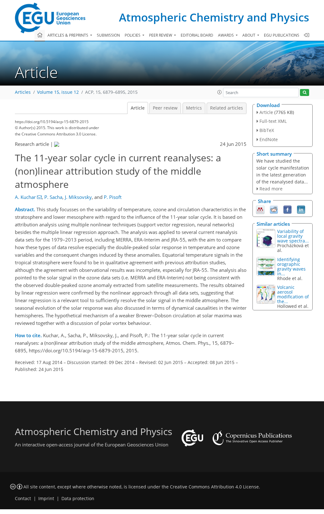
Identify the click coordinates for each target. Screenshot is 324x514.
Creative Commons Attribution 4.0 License (214, 487)
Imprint (46, 498)
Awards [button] (226, 35)
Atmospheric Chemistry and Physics (214, 17)
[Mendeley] (260, 209)
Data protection (77, 498)
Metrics (194, 108)
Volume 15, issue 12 (58, 92)
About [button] (249, 35)
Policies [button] (133, 35)
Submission (108, 35)
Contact (23, 498)
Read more (271, 189)
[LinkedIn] (301, 209)
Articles (23, 92)
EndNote (268, 139)
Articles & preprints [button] (68, 35)
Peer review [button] (161, 35)
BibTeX (266, 130)
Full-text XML (273, 121)
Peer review (165, 108)
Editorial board (197, 35)
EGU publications (281, 35)
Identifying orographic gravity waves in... (291, 266)
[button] (219, 92)
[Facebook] (287, 209)
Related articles (226, 108)
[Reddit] (274, 209)
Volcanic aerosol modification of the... (293, 294)
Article (138, 108)
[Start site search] (304, 92)
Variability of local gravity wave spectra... (293, 236)
